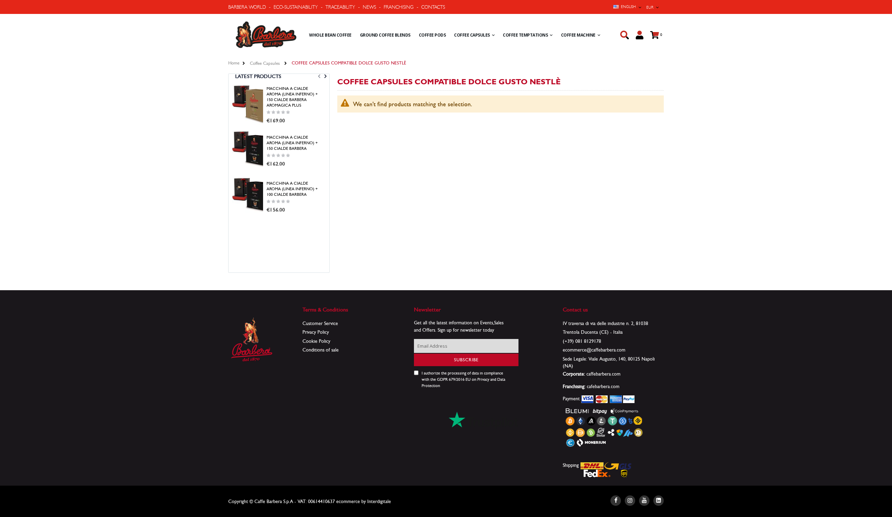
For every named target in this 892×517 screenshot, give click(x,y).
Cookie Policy (316, 341)
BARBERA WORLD (247, 7)
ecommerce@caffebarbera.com (594, 350)
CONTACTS (433, 7)
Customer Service (320, 323)
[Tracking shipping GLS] (617, 465)
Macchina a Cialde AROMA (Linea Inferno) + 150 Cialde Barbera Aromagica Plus (292, 97)
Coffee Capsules (265, 63)
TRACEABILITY (340, 7)
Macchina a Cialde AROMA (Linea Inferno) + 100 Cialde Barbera (292, 189)
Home (233, 62)
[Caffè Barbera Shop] (266, 35)
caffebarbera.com (603, 374)
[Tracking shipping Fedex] (597, 473)
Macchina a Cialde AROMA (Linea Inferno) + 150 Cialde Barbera (292, 143)
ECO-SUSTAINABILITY (296, 7)
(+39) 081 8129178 (582, 341)
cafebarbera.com (603, 386)
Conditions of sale (320, 350)
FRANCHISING (399, 7)
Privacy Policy (315, 332)
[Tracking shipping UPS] (624, 473)
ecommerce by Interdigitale (363, 501)
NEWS (369, 7)
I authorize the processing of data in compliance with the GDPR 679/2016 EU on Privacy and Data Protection (463, 379)
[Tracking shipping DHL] (592, 465)
